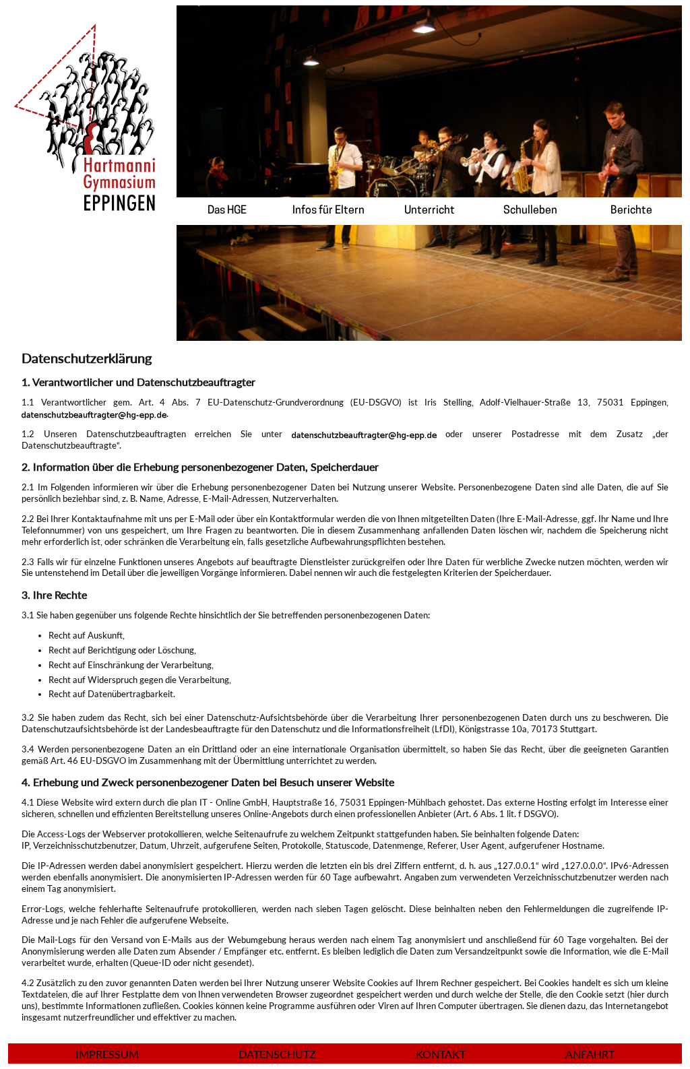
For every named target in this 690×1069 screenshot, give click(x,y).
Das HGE (227, 210)
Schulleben (530, 210)
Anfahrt (590, 1053)
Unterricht (429, 210)
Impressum (107, 1053)
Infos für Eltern (328, 210)
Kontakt (441, 1053)
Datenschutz (277, 1053)
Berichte (631, 210)
